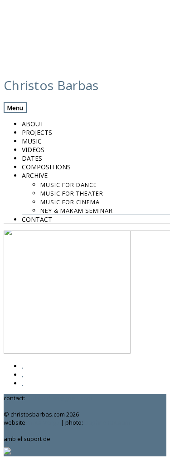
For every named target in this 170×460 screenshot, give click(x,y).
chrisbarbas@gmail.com (59, 398)
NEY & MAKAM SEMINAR (76, 210)
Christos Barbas (51, 85)
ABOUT (33, 124)
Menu (15, 108)
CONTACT (37, 219)
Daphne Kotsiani (107, 422)
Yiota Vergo (43, 422)
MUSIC (32, 141)
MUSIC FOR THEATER (71, 193)
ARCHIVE (35, 175)
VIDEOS (33, 149)
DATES (32, 158)
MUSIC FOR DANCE (68, 185)
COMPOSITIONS (46, 167)
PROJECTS (37, 132)
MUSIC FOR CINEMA (70, 202)
